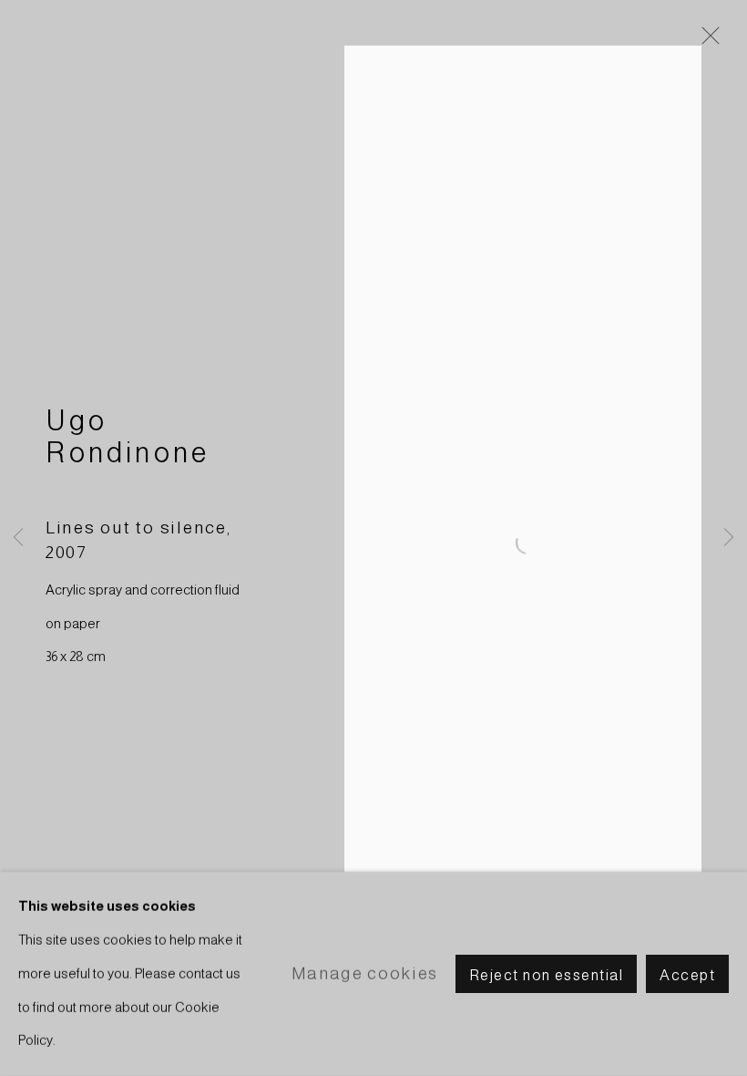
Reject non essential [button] (546, 975)
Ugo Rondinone (128, 437)
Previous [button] (18, 538)
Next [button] (729, 538)
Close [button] (706, 41)
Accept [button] (687, 975)
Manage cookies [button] (365, 972)
